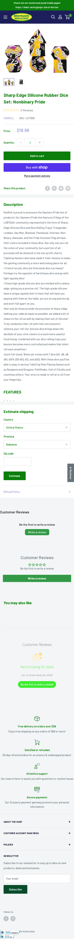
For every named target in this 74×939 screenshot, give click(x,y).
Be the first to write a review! (37, 684)
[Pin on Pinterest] (54, 188)
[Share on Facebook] (47, 188)
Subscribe (15, 889)
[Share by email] (67, 188)
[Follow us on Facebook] (6, 918)
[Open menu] (5, 17)
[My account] (60, 17)
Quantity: (9, 142)
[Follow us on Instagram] (12, 918)
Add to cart (37, 155)
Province (9, 436)
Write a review (37, 532)
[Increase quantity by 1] (39, 142)
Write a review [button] (37, 578)
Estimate (14, 475)
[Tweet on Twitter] (61, 188)
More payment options (37, 175)
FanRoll (9, 118)
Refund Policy (12, 491)
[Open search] (53, 17)
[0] (67, 17)
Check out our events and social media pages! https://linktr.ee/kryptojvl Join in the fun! (37, 5)
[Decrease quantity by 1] (20, 142)
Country (8, 419)
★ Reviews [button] (70, 473)
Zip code (8, 453)
